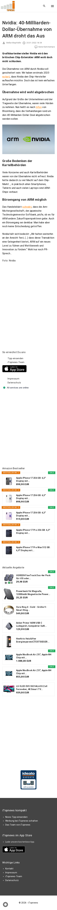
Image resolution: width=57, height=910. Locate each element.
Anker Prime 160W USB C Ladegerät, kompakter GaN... (31, 624)
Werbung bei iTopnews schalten (21, 821)
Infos (39, 107)
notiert (6, 76)
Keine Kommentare (46, 47)
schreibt (27, 206)
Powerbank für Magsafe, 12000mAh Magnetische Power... (33, 592)
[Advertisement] (28, 428)
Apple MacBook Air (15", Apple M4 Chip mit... (33, 656)
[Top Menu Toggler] (52, 6)
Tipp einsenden (15, 358)
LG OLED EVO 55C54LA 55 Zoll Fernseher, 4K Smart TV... (31, 687)
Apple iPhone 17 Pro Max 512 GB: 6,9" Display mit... (33, 549)
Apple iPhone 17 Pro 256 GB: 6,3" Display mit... (33, 531)
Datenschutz (14, 382)
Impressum (13, 378)
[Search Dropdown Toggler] (44, 6)
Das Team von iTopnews (17, 825)
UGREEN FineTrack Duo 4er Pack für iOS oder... (33, 577)
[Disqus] (28, 303)
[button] (5, 904)
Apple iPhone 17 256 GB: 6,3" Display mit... (31, 479)
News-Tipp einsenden (16, 817)
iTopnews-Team (16, 362)
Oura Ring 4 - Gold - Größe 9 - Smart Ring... (31, 608)
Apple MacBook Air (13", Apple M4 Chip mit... (33, 672)
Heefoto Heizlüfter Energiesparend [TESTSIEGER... (32, 640)
